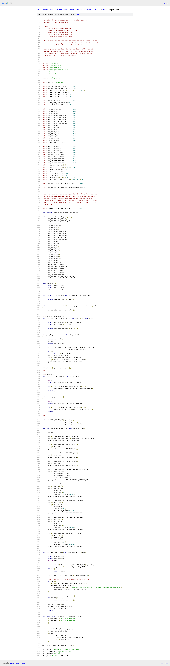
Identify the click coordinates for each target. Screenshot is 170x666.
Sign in (166, 3)
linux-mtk (47, 9)
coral (39, 9)
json (166, 663)
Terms (23, 663)
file (77, 14)
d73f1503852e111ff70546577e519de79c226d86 (71, 9)
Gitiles (12, 663)
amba (104, 9)
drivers (98, 9)
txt (162, 663)
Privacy (17, 663)
